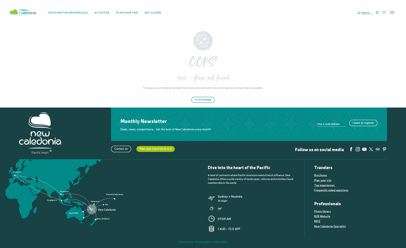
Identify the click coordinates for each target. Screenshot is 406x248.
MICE (317, 221)
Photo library (322, 211)
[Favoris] (384, 12)
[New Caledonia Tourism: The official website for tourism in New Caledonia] (22, 12)
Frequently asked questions (331, 190)
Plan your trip (322, 180)
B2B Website (322, 216)
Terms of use (186, 241)
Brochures (320, 175)
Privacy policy (203, 241)
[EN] (392, 12)
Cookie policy (220, 241)
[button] (366, 12)
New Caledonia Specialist (330, 226)
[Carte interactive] (377, 12)
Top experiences (324, 185)
